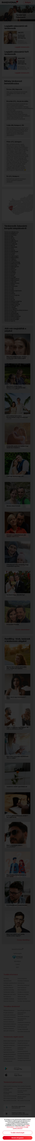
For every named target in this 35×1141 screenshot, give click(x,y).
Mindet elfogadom (17, 1138)
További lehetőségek (17, 1133)
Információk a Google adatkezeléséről (20, 1127)
